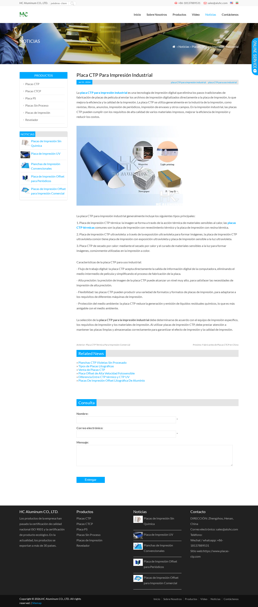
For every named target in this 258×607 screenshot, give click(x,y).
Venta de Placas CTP (91, 369)
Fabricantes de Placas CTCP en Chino (216, 344)
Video (196, 14)
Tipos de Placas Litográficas (96, 366)
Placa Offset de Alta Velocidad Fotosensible (106, 373)
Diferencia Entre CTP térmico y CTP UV (104, 377)
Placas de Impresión (37, 112)
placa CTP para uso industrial (222, 82)
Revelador (31, 119)
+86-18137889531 (189, 3)
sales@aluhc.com (218, 3)
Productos (179, 14)
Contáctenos (230, 14)
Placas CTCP (33, 91)
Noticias (210, 14)
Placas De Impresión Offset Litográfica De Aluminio (111, 380)
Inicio (137, 14)
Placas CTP (32, 84)
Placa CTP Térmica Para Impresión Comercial (103, 344)
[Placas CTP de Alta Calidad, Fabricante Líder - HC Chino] (23, 18)
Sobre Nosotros (157, 14)
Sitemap (37, 603)
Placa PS (30, 98)
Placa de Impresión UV (45, 153)
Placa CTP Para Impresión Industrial (215, 46)
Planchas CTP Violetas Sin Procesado (102, 362)
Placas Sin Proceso (36, 105)
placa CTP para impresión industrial (188, 82)
